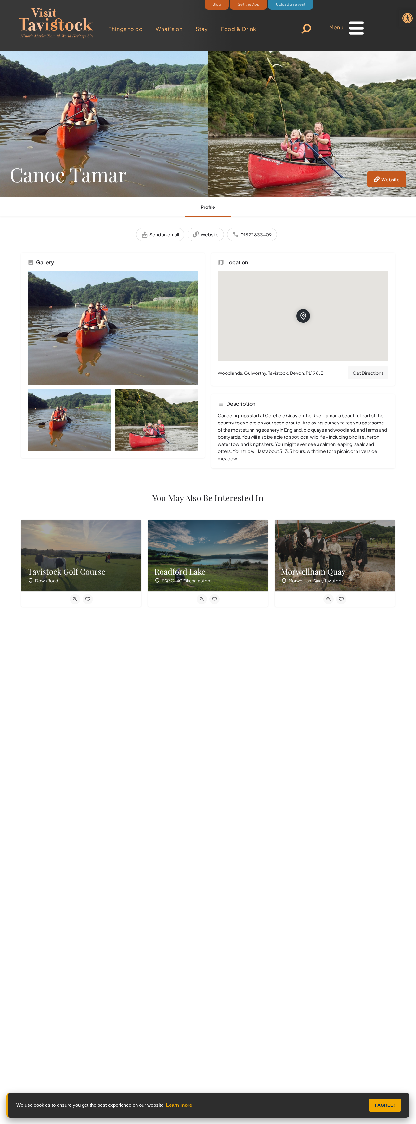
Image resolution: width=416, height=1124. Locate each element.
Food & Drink (238, 28)
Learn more (179, 1105)
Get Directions (368, 373)
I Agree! (385, 1105)
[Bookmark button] (88, 599)
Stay (202, 28)
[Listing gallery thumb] (113, 328)
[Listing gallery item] (69, 420)
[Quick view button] (75, 599)
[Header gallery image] (104, 124)
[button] (407, 18)
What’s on (169, 28)
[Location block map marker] (303, 316)
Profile (208, 207)
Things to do (126, 28)
